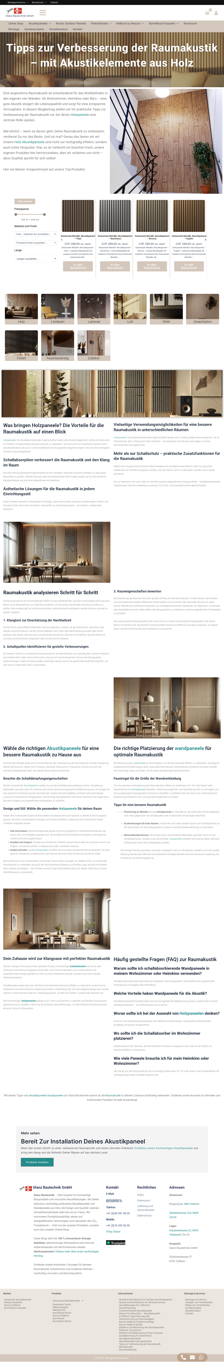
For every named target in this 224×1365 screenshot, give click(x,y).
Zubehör (54, 2)
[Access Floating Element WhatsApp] (201, 1357)
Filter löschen (25, 201)
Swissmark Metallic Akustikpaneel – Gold (189, 237)
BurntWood (58, 1318)
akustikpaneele (37, 1095)
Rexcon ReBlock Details (131, 1324)
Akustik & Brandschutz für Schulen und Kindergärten (145, 1299)
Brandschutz (38, 2)
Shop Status (113, 1231)
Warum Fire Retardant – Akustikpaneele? (139, 1313)
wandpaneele (189, 748)
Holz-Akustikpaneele (29, 142)
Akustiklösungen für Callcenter (134, 1305)
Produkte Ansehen (37, 1162)
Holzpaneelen (192, 1013)
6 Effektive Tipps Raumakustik (134, 1316)
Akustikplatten (31, 785)
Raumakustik (113, 1095)
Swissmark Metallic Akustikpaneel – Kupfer (152, 237)
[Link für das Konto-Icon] (216, 13)
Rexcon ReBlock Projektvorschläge (136, 1321)
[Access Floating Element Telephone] (183, 1357)
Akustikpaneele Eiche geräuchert (135, 1341)
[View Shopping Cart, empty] (207, 13)
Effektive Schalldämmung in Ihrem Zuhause (141, 1333)
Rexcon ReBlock (12, 1305)
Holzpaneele (80, 115)
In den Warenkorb (78, 266)
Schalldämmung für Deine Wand (135, 1335)
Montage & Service (16, 2)
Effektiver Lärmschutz (130, 1330)
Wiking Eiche (59, 1310)
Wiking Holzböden (13, 1302)
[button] (61, 239)
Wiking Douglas (60, 1307)
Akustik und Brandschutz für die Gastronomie (142, 1302)
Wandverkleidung (127, 1349)
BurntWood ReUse (62, 1312)
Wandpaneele (138, 789)
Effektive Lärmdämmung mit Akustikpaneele (141, 1327)
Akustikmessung (127, 1308)
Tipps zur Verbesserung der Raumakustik (140, 1344)
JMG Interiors (191, 1203)
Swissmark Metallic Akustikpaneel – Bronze (115, 237)
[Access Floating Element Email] (192, 1357)
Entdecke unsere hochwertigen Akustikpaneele (163, 1148)
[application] (26, 2)
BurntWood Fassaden (15, 1308)
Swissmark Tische (62, 1304)
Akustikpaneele (64, 748)
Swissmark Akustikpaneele (17, 1299)
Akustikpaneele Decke (130, 1338)
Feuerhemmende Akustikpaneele (135, 1310)
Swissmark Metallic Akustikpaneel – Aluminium (78, 237)
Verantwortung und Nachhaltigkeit (136, 1319)
